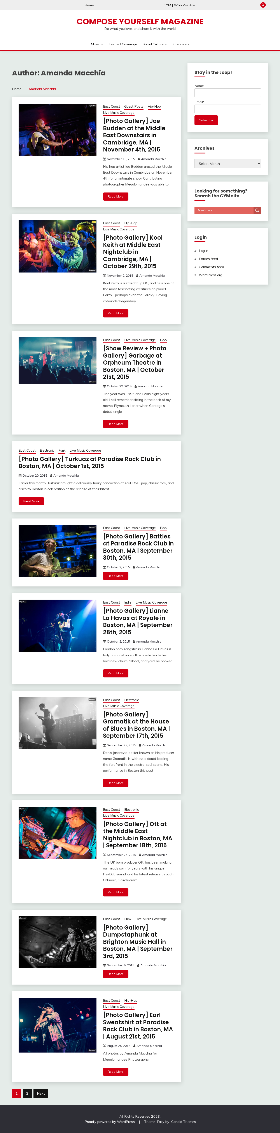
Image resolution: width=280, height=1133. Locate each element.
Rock (163, 340)
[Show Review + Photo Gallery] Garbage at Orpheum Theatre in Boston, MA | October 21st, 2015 (134, 362)
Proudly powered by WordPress (110, 1121)
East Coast (111, 106)
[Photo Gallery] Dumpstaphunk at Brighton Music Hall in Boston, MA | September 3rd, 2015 (138, 942)
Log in (203, 250)
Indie (127, 602)
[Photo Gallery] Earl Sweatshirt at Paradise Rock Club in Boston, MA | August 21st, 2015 (138, 1025)
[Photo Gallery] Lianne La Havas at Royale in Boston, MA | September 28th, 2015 (138, 621)
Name (199, 86)
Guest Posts (134, 106)
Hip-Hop (154, 106)
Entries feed (208, 259)
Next (41, 1093)
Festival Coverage (123, 44)
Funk (61, 450)
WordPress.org (210, 275)
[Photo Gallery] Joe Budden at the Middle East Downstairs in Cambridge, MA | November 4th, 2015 (134, 135)
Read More (116, 196)
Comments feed (211, 267)
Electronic (47, 450)
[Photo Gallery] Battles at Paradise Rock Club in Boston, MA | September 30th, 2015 (138, 547)
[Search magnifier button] (257, 210)
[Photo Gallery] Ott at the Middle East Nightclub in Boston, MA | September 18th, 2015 (137, 835)
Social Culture (153, 44)
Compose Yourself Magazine (140, 21)
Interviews (181, 44)
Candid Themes (183, 1121)
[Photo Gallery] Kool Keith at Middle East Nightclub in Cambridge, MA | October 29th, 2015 (133, 252)
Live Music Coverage (119, 112)
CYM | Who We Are (179, 5)
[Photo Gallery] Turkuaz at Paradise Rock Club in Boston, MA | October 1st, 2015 (90, 462)
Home (89, 5)
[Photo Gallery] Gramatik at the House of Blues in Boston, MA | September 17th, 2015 (136, 725)
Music (95, 44)
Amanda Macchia (153, 159)
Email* (199, 102)
